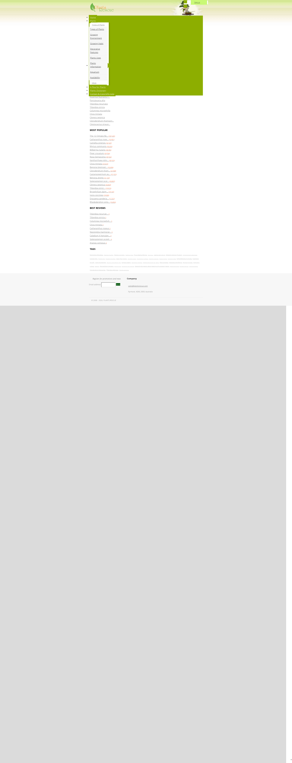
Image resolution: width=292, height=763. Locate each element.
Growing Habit (96, 43)
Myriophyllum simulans (106, 266)
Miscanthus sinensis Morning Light (114, 262)
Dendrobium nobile (172, 258)
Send (118, 284)
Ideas (94, 83)
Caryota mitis (93, 259)
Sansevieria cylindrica (136, 262)
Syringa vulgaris (126, 262)
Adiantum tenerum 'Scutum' (174, 255)
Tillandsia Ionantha (108, 255)
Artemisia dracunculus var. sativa (151, 262)
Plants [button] (93, 20)
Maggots (97, 266)
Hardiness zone (129, 255)
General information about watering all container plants (152, 266)
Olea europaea (164, 262)
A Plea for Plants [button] (98, 87)
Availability (95, 77)
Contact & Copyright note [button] (102, 93)
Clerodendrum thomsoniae (97, 270)
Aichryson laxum (117, 266)
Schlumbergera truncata (184, 259)
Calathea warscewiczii (159, 255)
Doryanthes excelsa (132, 258)
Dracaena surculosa (110, 259)
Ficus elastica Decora (140, 255)
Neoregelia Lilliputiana (96, 255)
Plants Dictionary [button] (98, 90)
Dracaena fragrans (163, 258)
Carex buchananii (100, 262)
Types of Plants (98, 24)
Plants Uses (95, 57)
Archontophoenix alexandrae (190, 255)
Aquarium (94, 72)
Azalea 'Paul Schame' (121, 259)
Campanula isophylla (193, 266)
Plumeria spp (101, 259)
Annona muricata (187, 262)
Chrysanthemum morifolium (142, 258)
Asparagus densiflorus (175, 262)
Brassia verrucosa (174, 266)
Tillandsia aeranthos (124, 270)
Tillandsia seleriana (112, 270)
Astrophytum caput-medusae (128, 266)
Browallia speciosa (184, 266)
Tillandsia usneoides (119, 255)
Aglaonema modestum (153, 258)
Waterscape (150, 255)
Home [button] (93, 17)
